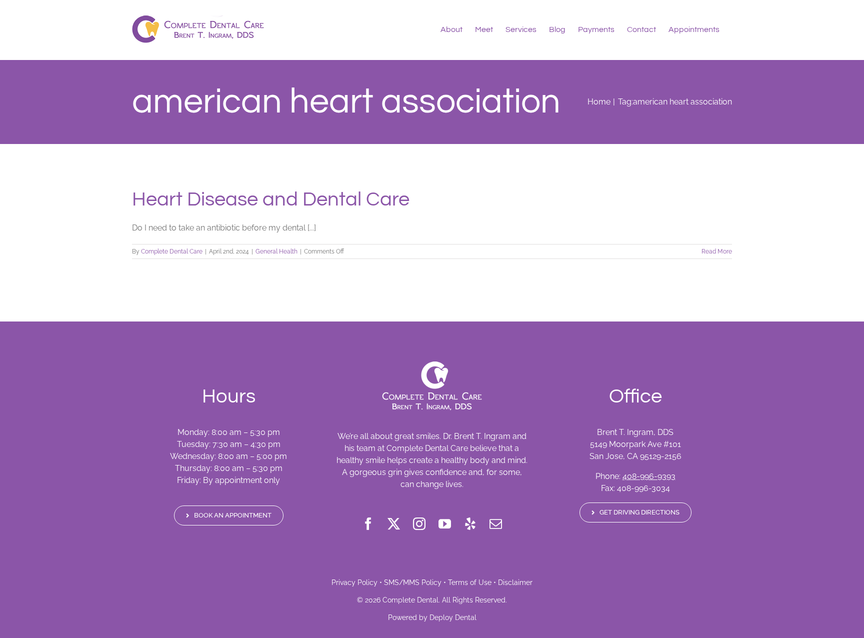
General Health (277, 251)
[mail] (496, 524)
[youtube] (444, 524)
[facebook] (368, 524)
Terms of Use (470, 582)
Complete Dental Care (171, 251)
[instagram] (419, 524)
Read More (717, 251)
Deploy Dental (453, 618)
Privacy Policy (355, 582)
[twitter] (394, 524)
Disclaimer (515, 582)
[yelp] (470, 524)
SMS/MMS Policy (413, 582)
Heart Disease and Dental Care (271, 199)
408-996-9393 (649, 476)
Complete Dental (410, 600)
